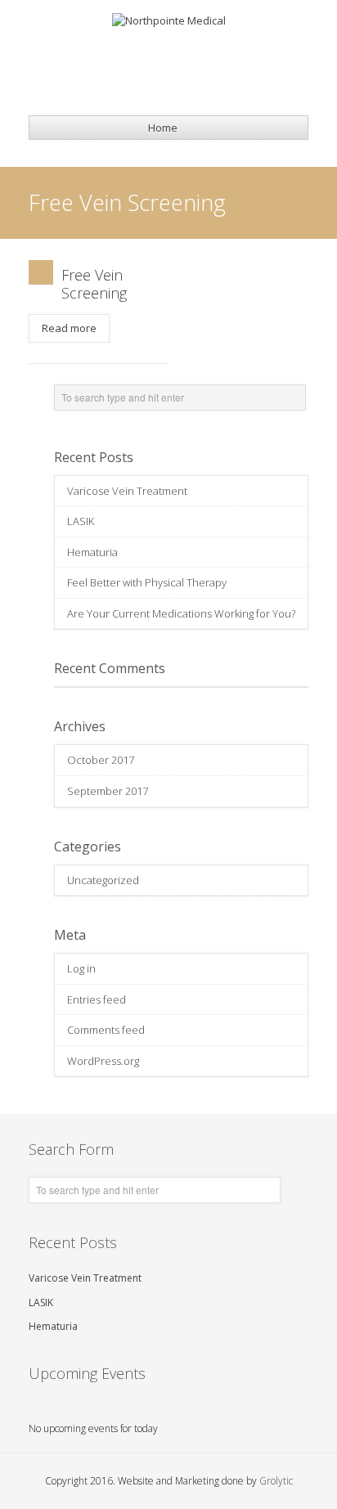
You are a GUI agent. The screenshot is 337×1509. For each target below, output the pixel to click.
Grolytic (276, 1481)
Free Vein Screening (94, 284)
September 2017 (107, 791)
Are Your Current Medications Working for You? (181, 613)
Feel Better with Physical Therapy (147, 582)
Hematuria (92, 552)
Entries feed (96, 999)
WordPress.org (103, 1060)
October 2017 (100, 759)
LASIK (80, 521)
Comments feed (106, 1029)
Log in (81, 968)
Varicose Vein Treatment (127, 490)
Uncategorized (103, 880)
